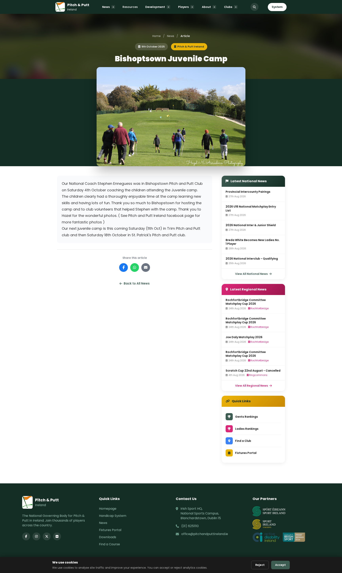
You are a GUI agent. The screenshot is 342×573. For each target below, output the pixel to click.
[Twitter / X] (47, 536)
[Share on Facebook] (123, 267)
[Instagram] (36, 536)
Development (155, 7)
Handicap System (112, 515)
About (206, 7)
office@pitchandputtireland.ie (204, 534)
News (106, 7)
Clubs (228, 7)
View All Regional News (252, 386)
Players (183, 7)
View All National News (251, 274)
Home (156, 36)
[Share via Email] (145, 267)
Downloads (107, 537)
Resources (130, 7)
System (277, 7)
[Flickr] (57, 536)
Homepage (107, 508)
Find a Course (109, 544)
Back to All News (137, 283)
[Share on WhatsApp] (134, 267)
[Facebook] (26, 536)
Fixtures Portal (110, 530)
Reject (260, 565)
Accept (280, 565)
